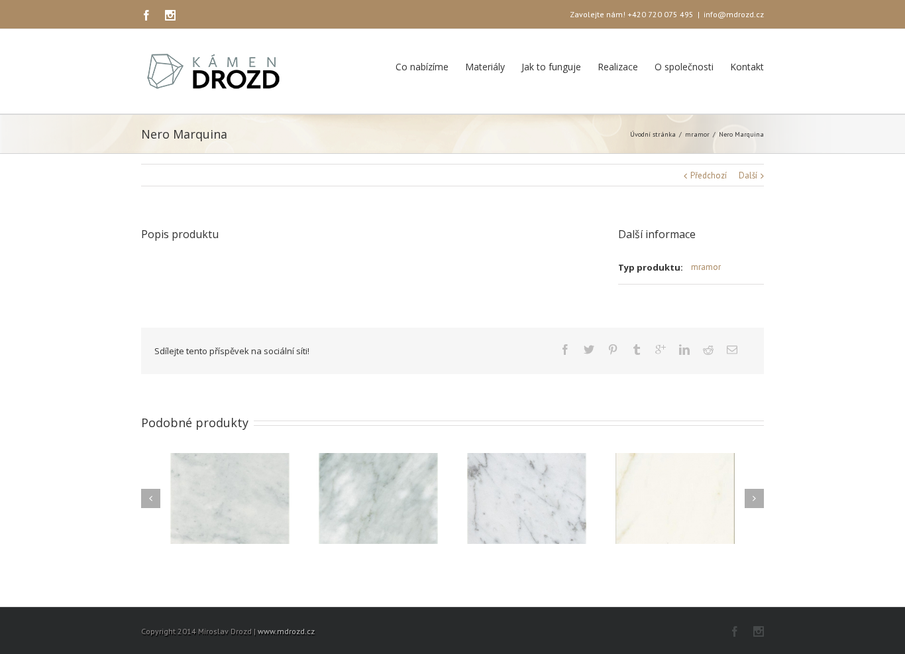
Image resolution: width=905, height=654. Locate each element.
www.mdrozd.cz (286, 631)
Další (748, 175)
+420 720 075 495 (660, 14)
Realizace (618, 66)
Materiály (485, 66)
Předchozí (708, 175)
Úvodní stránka (653, 134)
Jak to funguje (551, 66)
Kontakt (747, 66)
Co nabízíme (422, 66)
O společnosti (684, 66)
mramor (697, 134)
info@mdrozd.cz (734, 14)
